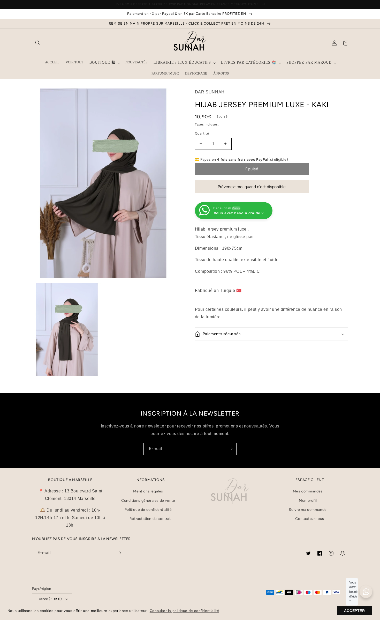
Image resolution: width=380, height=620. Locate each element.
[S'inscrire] (230, 449)
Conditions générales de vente (148, 500)
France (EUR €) (49, 599)
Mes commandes (308, 491)
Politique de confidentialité (148, 509)
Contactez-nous (309, 518)
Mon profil (308, 500)
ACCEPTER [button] (354, 611)
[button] (37, 43)
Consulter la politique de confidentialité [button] (184, 611)
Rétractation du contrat (150, 518)
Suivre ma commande (308, 509)
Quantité (202, 133)
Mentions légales (148, 491)
